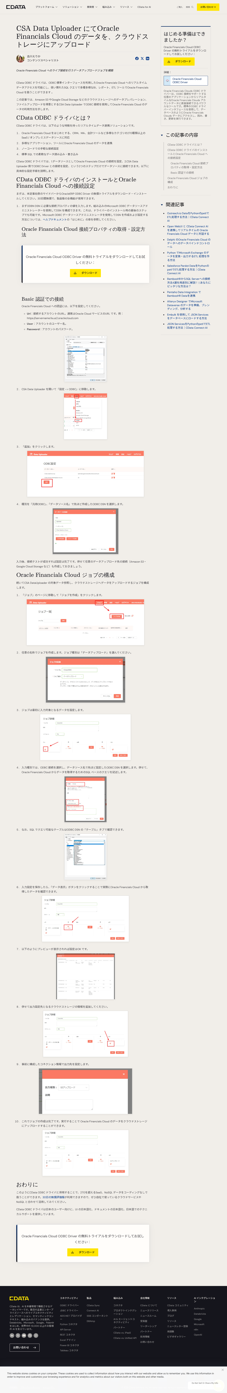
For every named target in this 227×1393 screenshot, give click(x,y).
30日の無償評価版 (53, 1197)
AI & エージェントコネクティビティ (124, 1321)
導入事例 (171, 1310)
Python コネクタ (68, 1324)
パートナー (119, 1327)
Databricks (200, 1313)
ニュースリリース (149, 1310)
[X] (18, 1335)
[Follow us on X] (142, 58)
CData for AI (144, 6)
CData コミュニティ (178, 1305)
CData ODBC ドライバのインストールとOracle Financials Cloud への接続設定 (188, 154)
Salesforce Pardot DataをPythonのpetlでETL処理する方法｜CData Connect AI (188, 269)
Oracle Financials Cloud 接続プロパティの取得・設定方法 (189, 165)
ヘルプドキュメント (55, 219)
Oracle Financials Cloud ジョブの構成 (188, 180)
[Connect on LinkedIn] (147, 58)
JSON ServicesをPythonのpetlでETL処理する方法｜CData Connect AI (188, 325)
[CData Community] (36, 1335)
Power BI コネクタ (69, 1345)
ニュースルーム (148, 1315)
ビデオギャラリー (176, 1336)
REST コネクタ (67, 1334)
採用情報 (145, 1336)
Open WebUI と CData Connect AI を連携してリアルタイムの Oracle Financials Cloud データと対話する (188, 230)
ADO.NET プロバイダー (71, 1317)
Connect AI (93, 1310)
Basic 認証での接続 (182, 172)
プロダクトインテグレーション (125, 1312)
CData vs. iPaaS (122, 1332)
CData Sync (93, 1305)
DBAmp (91, 1321)
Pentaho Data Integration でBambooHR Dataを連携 (184, 294)
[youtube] (24, 1335)
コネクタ (118, 1305)
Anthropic (199, 1308)
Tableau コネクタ (69, 1350)
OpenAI (198, 1334)
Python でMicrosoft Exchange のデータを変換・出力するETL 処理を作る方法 (188, 256)
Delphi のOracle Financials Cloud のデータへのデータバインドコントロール (189, 243)
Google (198, 1319)
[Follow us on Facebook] (137, 58)
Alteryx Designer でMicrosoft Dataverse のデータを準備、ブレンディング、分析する (188, 305)
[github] (30, 1335)
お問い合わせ (206, 7)
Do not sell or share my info (205, 1383)
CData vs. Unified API (125, 1338)
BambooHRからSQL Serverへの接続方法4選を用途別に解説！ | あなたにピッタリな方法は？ (189, 282)
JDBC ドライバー (69, 1310)
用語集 (170, 1331)
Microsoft (199, 1324)
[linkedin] (12, 1335)
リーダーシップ (148, 1326)
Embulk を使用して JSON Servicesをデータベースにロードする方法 (187, 316)
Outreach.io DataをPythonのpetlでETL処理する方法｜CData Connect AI (188, 217)
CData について (148, 1305)
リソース (171, 1321)
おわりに (173, 187)
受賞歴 (143, 1321)
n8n (196, 1329)
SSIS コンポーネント (97, 1315)
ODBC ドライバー (69, 1305)
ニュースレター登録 (177, 1326)
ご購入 (180, 7)
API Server (65, 1329)
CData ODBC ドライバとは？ (185, 144)
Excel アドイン (68, 1339)
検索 (188, 7)
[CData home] (18, 7)
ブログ (170, 1315)
